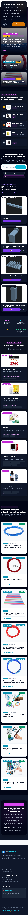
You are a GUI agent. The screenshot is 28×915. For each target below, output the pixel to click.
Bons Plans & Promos (7, 871)
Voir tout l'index (22, 518)
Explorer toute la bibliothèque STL (10, 192)
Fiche (23, 250)
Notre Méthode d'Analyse (8, 879)
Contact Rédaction (6, 883)
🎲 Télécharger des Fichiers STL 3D (14, 176)
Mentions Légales (5, 24)
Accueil (3, 866)
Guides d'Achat (5, 868)
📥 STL (11, 250)
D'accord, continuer (18, 24)
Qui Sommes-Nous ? (6, 877)
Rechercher (20, 167)
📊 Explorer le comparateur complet (14, 173)
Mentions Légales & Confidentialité (10, 881)
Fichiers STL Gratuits (6, 869)
